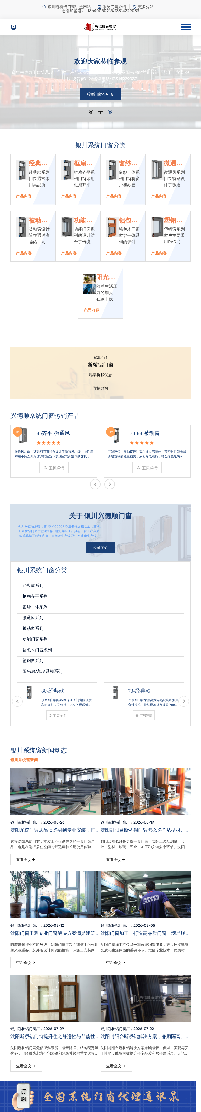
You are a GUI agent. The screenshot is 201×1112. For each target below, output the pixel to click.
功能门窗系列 (83, 220)
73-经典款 (139, 691)
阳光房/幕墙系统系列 (106, 277)
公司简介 (100, 547)
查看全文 (24, 859)
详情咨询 (100, 388)
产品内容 (24, 196)
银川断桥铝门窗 (23, 822)
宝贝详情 (56, 468)
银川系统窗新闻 (24, 759)
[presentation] (95, 484)
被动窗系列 (38, 220)
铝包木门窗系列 (128, 220)
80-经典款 (52, 691)
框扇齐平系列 (83, 163)
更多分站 (146, 6)
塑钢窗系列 (173, 220)
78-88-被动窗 (145, 433)
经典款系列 (38, 163)
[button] (91, 112)
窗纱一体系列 (128, 163)
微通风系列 (173, 163)
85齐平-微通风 (53, 433)
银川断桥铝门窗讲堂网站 (69, 6)
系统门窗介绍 (114, 6)
